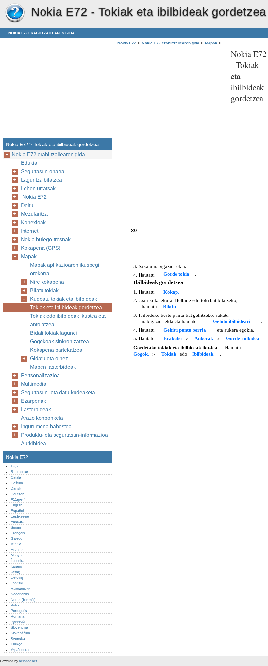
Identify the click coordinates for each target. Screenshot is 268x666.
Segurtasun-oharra (42, 171)
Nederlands (20, 594)
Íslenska (17, 561)
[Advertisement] (171, 94)
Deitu (27, 205)
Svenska (18, 638)
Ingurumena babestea (46, 426)
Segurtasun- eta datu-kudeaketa (58, 392)
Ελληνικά (18, 500)
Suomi (16, 527)
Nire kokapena (47, 282)
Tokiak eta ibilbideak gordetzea (66, 307)
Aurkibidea (33, 443)
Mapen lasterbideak (53, 367)
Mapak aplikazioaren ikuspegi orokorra (64, 269)
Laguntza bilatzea (41, 180)
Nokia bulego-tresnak (46, 239)
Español (17, 511)
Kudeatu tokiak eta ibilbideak (63, 299)
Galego (16, 538)
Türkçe (16, 644)
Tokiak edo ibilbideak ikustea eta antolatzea (68, 320)
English (16, 505)
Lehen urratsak (38, 188)
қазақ (15, 572)
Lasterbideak (36, 409)
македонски (20, 588)
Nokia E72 (15, 13)
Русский (18, 622)
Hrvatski (17, 550)
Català (16, 477)
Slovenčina (19, 627)
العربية (15, 466)
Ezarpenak (33, 401)
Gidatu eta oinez (49, 358)
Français (18, 533)
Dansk (16, 488)
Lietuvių (17, 577)
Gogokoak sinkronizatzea (59, 341)
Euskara (17, 522)
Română (17, 616)
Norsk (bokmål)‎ (23, 600)
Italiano (16, 566)
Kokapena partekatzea (56, 350)
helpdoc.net (28, 661)
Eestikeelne (20, 516)
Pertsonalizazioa (40, 375)
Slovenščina (20, 633)
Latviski (17, 583)
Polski (15, 605)
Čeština (17, 483)
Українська (20, 650)
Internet (29, 231)
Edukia (29, 163)
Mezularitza (34, 214)
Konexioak (33, 222)
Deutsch (17, 494)
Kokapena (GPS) (40, 248)
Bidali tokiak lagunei (53, 333)
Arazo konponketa (42, 418)
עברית (16, 544)
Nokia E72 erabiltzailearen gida (41, 33)
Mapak (211, 43)
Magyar (17, 555)
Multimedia (33, 384)
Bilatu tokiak (44, 290)
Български (19, 472)
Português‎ (19, 611)
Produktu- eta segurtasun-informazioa (64, 435)
